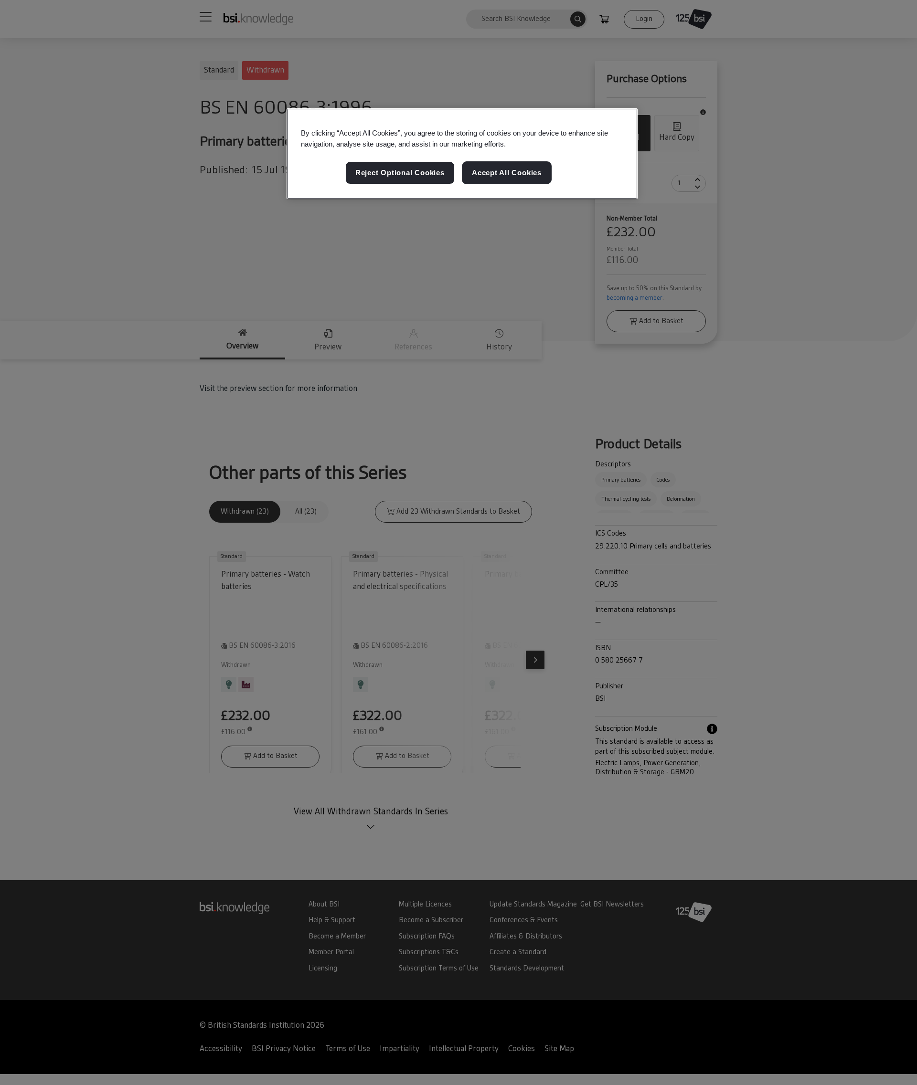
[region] (462, 153)
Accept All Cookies (507, 173)
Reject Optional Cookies (400, 173)
